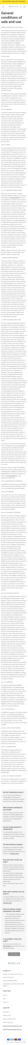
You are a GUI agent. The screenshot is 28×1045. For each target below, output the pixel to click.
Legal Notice (6, 1012)
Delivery (5, 995)
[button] (3, 6)
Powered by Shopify (17, 1042)
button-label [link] (14, 954)
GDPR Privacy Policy (8, 1022)
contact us (5, 1002)
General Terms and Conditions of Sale (12, 1026)
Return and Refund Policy (9, 1019)
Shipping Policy (7, 1015)
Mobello (11, 1042)
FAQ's (4, 998)
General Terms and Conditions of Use (12, 1029)
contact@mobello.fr (14, 197)
